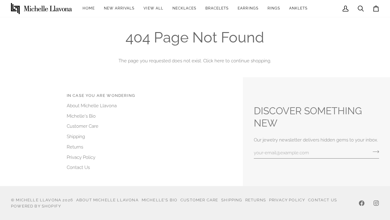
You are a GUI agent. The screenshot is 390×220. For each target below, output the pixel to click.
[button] (248, 8)
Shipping (76, 136)
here (219, 60)
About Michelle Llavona (92, 105)
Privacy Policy (81, 157)
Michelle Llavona (38, 200)
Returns (75, 146)
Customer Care (82, 126)
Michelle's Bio (81, 116)
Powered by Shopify (36, 206)
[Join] (374, 152)
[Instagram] (376, 203)
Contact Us (78, 167)
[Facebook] (361, 203)
